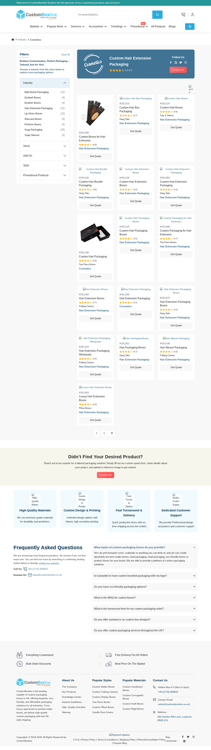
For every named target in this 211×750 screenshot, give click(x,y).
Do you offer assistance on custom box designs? (122, 619)
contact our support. (48, 563)
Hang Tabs (125, 119)
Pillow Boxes (85, 408)
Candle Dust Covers (102, 712)
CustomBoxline (24, 741)
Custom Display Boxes (104, 697)
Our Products (69, 692)
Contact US (178, 69)
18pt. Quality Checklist (73, 707)
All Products (158, 26)
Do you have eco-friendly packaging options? (120, 586)
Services (76, 26)
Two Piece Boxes (87, 264)
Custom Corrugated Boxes (133, 697)
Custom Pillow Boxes (103, 707)
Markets (34, 26)
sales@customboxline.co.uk (174, 704)
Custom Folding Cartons (105, 692)
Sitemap (66, 712)
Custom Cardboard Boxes (133, 688)
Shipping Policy (128, 739)
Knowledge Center (71, 697)
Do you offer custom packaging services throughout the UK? (129, 630)
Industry (22, 39)
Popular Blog (120, 743)
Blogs (172, 26)
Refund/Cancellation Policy (151, 739)
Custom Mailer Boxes (103, 687)
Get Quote (95, 156)
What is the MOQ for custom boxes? (115, 597)
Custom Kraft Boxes (133, 704)
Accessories (96, 26)
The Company (69, 687)
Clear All (65, 54)
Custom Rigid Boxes (133, 709)
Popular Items (55, 26)
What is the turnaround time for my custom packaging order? (129, 608)
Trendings (117, 26)
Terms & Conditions (107, 739)
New (143, 23)
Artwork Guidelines (72, 702)
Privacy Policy (88, 739)
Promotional (137, 25)
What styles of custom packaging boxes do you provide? (129, 547)
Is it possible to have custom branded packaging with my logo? (130, 575)
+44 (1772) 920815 (168, 692)
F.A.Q (76, 739)
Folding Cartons (86, 306)
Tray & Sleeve (167, 115)
